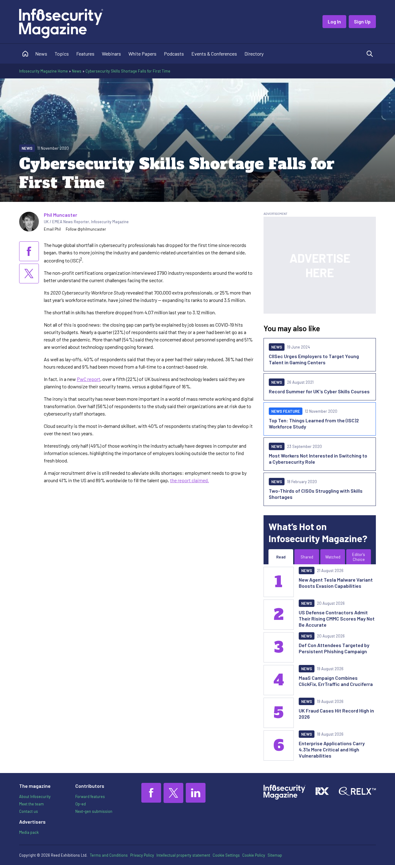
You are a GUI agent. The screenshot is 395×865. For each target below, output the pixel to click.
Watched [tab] (332, 556)
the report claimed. (189, 480)
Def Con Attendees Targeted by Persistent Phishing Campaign (334, 648)
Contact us (28, 811)
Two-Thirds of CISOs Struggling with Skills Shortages (316, 494)
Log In (334, 21)
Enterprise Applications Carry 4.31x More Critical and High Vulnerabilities (332, 749)
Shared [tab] (307, 556)
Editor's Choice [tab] (358, 557)
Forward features (90, 796)
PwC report (88, 379)
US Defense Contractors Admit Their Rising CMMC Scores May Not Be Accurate (337, 618)
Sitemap (275, 855)
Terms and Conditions (109, 855)
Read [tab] (280, 556)
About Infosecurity (35, 796)
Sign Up (362, 21)
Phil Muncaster (60, 215)
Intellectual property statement (183, 855)
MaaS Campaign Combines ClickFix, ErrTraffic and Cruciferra (336, 681)
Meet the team (31, 803)
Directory (254, 53)
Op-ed (80, 803)
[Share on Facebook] (29, 251)
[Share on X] (29, 273)
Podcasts (174, 53)
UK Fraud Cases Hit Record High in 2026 (336, 714)
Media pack (29, 832)
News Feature (285, 411)
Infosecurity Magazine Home (43, 71)
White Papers (142, 53)
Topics (62, 53)
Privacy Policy (142, 855)
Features (85, 53)
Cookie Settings (226, 855)
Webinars (111, 53)
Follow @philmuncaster (86, 229)
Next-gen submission (93, 811)
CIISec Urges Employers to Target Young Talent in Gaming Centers (314, 359)
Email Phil (52, 229)
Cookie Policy (253, 855)
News (41, 53)
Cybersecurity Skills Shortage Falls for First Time (127, 71)
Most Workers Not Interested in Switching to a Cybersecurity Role (318, 459)
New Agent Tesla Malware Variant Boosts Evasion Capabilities (336, 583)
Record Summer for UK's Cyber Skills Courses (319, 391)
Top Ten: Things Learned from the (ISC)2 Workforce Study (314, 423)
